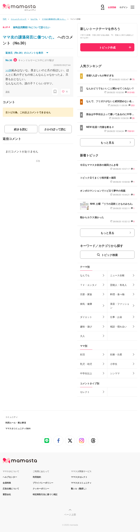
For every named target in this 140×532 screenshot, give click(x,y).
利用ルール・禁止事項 (15, 423)
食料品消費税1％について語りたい (31, 27)
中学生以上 (86, 373)
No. (8, 60)
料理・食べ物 (117, 294)
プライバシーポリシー (43, 483)
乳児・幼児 (86, 364)
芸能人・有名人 (118, 284)
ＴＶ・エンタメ (88, 284)
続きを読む (21, 129)
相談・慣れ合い (118, 326)
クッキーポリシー (41, 488)
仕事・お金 (116, 317)
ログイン (124, 7)
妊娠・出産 (116, 354)
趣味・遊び (86, 326)
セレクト (85, 392)
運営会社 (7, 494)
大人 (82, 336)
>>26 (8, 70)
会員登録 (112, 7)
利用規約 (37, 477)
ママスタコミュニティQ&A (18, 428)
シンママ (115, 373)
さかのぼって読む (55, 129)
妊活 (82, 354)
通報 (7, 91)
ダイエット (86, 317)
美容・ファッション (119, 305)
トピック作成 (107, 47)
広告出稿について (11, 488)
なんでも (85, 275)
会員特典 (7, 483)
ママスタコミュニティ (81, 483)
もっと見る (107, 142)
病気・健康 (86, 303)
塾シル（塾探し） (79, 488)
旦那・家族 (86, 294)
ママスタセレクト (79, 477)
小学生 (113, 364)
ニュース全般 (117, 275)
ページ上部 (70, 514)
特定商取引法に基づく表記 (45, 494)
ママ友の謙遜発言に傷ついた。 (30, 37)
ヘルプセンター (10, 477)
